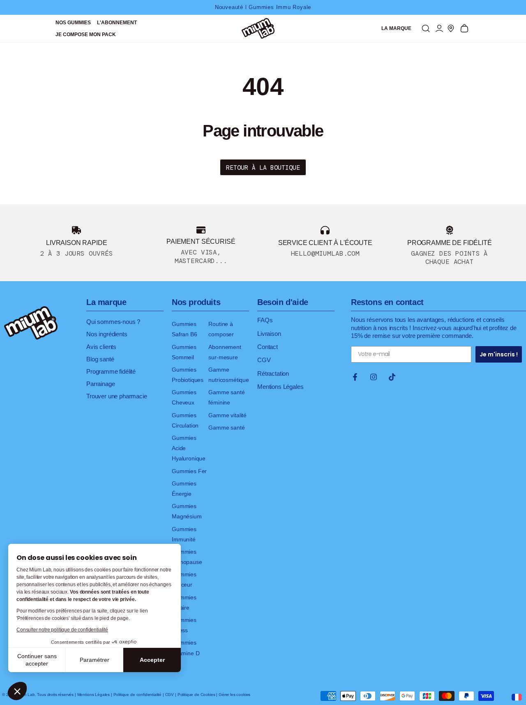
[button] (17, 691)
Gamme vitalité (227, 415)
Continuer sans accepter (37, 660)
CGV (264, 359)
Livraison (269, 333)
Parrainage (100, 383)
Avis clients (101, 346)
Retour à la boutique (263, 168)
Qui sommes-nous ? (113, 321)
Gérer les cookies (234, 694)
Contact (267, 346)
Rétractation (273, 373)
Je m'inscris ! (499, 354)
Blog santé (100, 359)
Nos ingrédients (106, 334)
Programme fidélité (111, 371)
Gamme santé (226, 427)
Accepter (152, 659)
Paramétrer (94, 659)
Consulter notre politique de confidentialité (62, 630)
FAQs (264, 320)
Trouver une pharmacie (116, 396)
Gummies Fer (189, 471)
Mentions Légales (280, 386)
